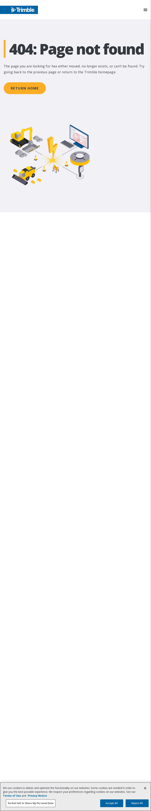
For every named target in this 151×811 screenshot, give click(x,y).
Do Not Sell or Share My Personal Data (30, 803)
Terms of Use (12, 795)
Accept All (112, 803)
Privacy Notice (37, 795)
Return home (25, 88)
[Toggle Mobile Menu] (145, 10)
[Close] (145, 788)
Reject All (137, 803)
